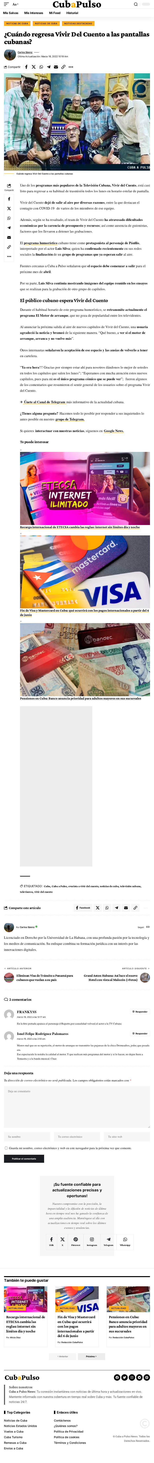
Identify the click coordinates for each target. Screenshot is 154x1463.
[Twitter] (124, 1377)
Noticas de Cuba (17, 23)
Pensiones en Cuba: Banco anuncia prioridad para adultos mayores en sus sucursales (80, 698)
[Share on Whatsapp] (41, 66)
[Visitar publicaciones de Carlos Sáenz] (10, 54)
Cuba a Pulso (59, 886)
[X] (62, 1242)
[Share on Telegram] (48, 66)
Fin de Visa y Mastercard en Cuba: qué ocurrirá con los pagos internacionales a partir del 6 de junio (76, 1326)
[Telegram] (108, 1242)
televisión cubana (130, 886)
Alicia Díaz (15, 1337)
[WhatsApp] (125, 1242)
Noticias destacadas (78, 23)
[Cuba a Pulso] (77, 4)
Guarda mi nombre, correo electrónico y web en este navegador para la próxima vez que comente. (70, 1148)
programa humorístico (41, 242)
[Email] (56, 66)
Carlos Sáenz (25, 52)
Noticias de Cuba (46, 23)
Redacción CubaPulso (72, 1342)
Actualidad (16, 1308)
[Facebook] (51, 1242)
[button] (7, 4)
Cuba (47, 886)
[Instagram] (92, 1242)
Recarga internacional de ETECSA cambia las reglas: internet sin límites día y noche (80, 527)
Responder (141, 1011)
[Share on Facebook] (26, 66)
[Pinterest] (75, 1242)
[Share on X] (33, 66)
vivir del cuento (43, 891)
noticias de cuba (109, 886)
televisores (26, 891)
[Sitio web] (148, 927)
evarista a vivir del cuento (83, 886)
